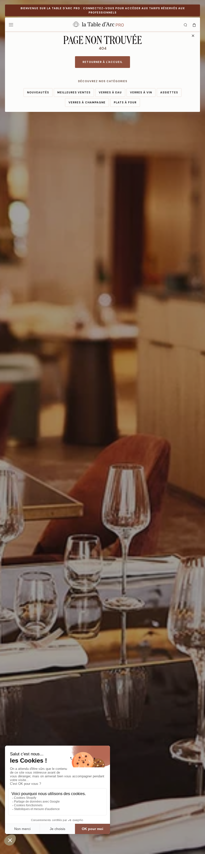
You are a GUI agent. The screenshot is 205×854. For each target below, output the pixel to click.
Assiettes (169, 92)
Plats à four (125, 102)
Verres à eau (110, 92)
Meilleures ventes (73, 92)
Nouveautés (38, 92)
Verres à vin (141, 92)
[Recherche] (185, 24)
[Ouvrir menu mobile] (11, 24)
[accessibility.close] (193, 36)
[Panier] (194, 24)
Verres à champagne (87, 102)
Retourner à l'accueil (102, 62)
